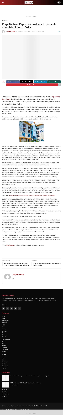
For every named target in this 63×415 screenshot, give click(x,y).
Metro (3, 329)
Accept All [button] (15, 411)
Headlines (4, 327)
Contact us (5, 399)
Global (4, 359)
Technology (4, 367)
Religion (4, 351)
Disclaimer (5, 397)
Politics (4, 334)
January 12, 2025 (22, 31)
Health (3, 331)
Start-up (4, 342)
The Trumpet (10, 245)
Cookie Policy (6, 395)
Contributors (5, 355)
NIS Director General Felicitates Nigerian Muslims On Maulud (25, 388)
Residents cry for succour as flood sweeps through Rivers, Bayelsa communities (32, 195)
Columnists (4, 353)
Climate (4, 361)
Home (3, 20)
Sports (4, 347)
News (7, 20)
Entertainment (6, 345)
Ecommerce (5, 338)
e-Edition (4, 374)
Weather (4, 369)
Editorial (4, 357)
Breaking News (5, 325)
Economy (4, 340)
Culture (3, 363)
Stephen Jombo (11, 31)
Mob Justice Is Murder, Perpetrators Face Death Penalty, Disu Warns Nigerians (30, 381)
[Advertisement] (31, 9)
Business (4, 336)
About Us (4, 401)
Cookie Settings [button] (7, 411)
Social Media (5, 371)
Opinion (4, 349)
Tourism (4, 365)
